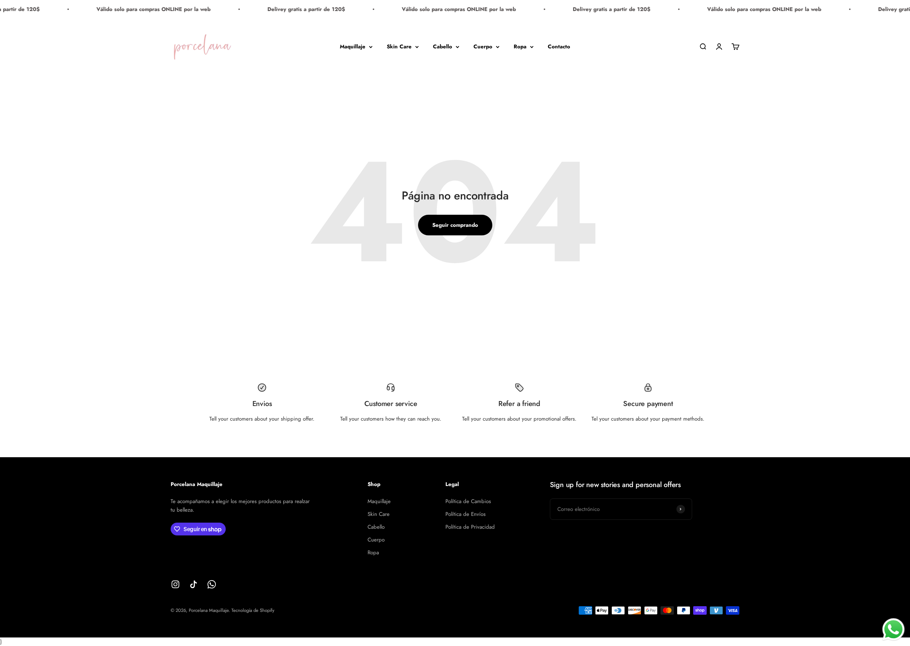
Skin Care (399, 46)
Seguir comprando (455, 225)
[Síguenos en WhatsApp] (211, 584)
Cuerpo (482, 46)
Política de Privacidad (470, 527)
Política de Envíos (465, 514)
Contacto (559, 46)
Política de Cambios (468, 501)
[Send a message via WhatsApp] (893, 629)
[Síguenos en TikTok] (193, 584)
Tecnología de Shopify (252, 610)
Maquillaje (352, 46)
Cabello (442, 46)
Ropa (520, 46)
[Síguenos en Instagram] (175, 584)
